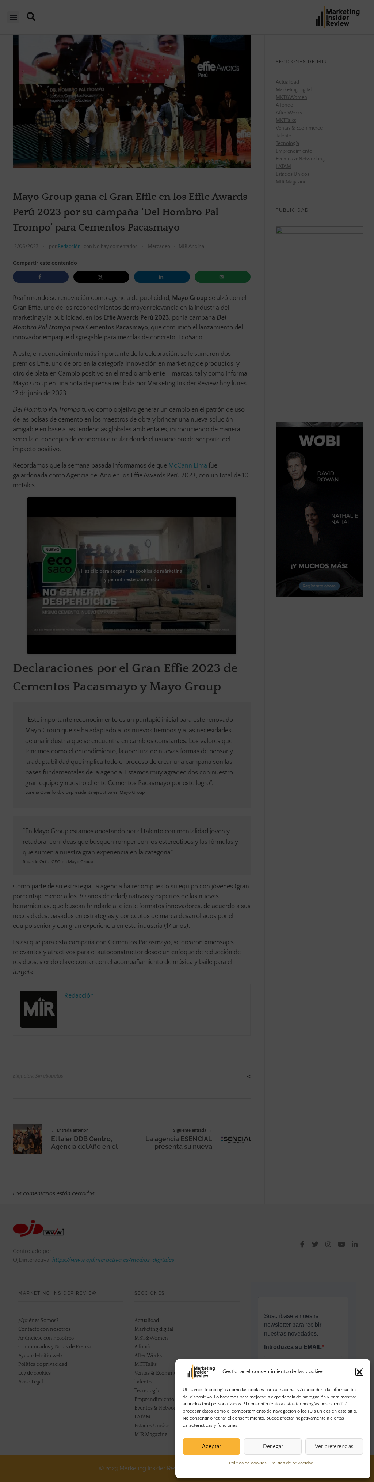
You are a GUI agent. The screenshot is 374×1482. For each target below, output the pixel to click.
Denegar (273, 1446)
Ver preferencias (334, 1446)
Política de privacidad (291, 1463)
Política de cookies (248, 1463)
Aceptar (211, 1446)
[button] (359, 1371)
